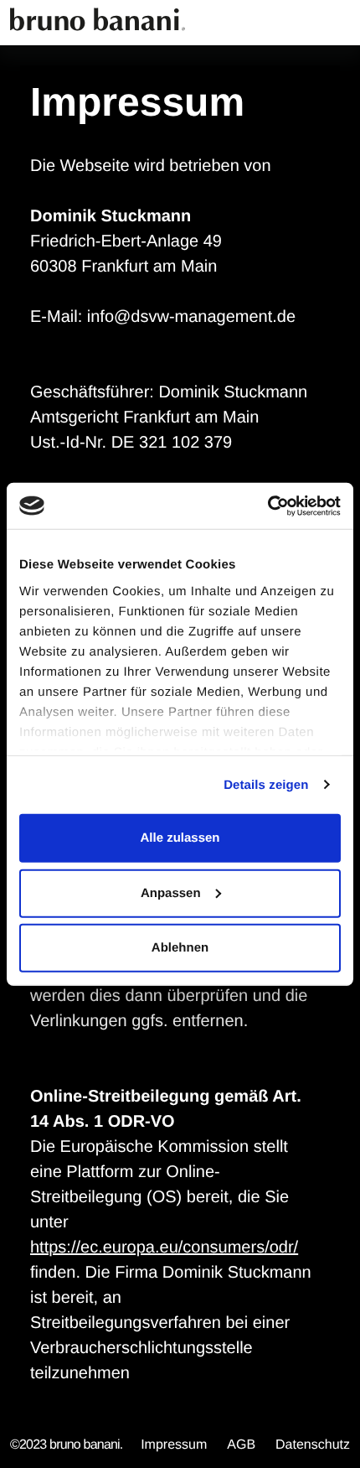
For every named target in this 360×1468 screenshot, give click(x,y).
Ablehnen (180, 948)
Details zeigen (266, 784)
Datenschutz (312, 1445)
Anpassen (171, 892)
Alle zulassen (179, 838)
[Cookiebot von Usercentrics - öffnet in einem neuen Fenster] (267, 505)
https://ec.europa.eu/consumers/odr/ (164, 1247)
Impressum (174, 1445)
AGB (241, 1445)
